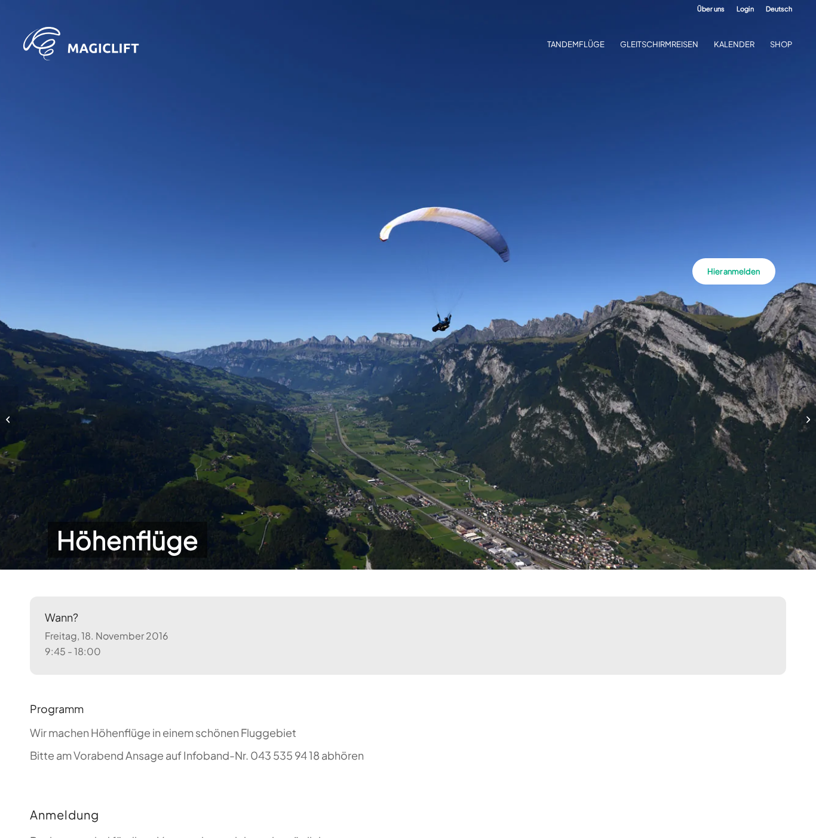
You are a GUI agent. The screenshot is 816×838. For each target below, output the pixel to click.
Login (745, 9)
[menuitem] (711, 9)
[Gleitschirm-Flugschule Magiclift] (85, 44)
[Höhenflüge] (9, 419)
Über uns (711, 9)
